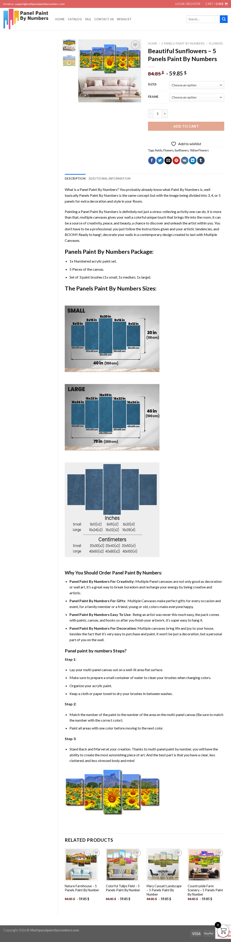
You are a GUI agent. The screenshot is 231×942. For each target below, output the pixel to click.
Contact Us (104, 19)
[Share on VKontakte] (184, 160)
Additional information (110, 178)
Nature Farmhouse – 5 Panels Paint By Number (82, 888)
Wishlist (124, 19)
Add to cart (186, 126)
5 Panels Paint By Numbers (183, 43)
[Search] (224, 19)
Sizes (152, 84)
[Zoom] (84, 96)
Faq (88, 19)
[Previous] (85, 71)
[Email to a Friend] (168, 160)
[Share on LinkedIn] (192, 160)
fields (158, 150)
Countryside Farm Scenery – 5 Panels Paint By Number (205, 890)
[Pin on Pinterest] (176, 160)
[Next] (134, 71)
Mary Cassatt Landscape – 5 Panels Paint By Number (164, 890)
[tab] (75, 178)
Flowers (216, 43)
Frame (153, 96)
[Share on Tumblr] (201, 160)
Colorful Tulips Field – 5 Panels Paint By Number (123, 888)
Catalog (75, 19)
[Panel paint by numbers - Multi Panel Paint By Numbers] (26, 19)
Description (75, 178)
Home (60, 19)
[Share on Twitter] (160, 160)
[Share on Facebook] (152, 160)
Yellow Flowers (199, 150)
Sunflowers (182, 150)
